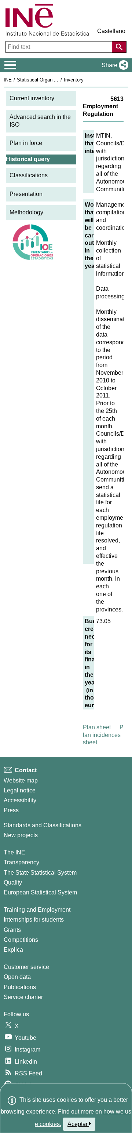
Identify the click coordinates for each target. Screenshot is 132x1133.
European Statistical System (40, 892)
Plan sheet (97, 727)
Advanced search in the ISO (40, 121)
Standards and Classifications (42, 825)
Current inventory (32, 98)
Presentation (26, 194)
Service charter (23, 997)
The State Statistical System (40, 872)
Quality (13, 882)
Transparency (21, 862)
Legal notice (20, 790)
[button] (113, 65)
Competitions (21, 940)
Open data (17, 977)
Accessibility (20, 800)
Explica (13, 950)
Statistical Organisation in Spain (51, 80)
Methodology (26, 212)
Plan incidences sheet (103, 735)
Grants (12, 930)
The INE (14, 852)
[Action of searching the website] (119, 47)
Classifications (29, 175)
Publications (20, 987)
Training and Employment (37, 910)
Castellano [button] (111, 31)
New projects (21, 835)
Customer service (26, 967)
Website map (21, 780)
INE (8, 80)
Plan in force (26, 143)
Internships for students (34, 919)
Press (11, 810)
